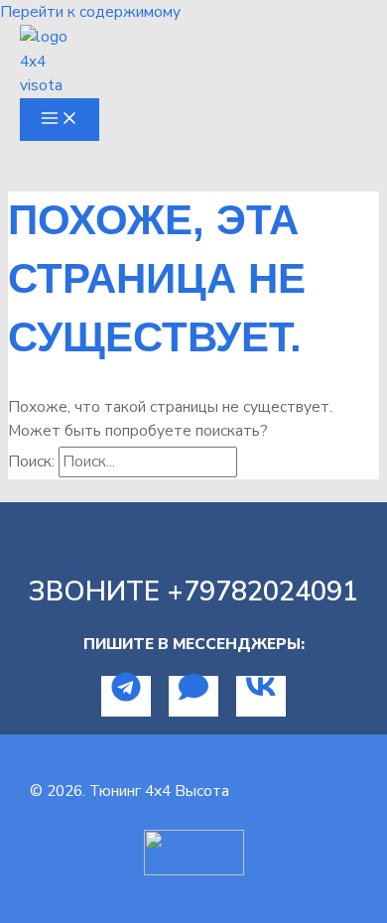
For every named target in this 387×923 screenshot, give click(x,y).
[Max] (193, 696)
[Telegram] (126, 696)
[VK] (261, 696)
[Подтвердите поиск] (261, 461)
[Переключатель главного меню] (59, 119)
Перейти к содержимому (90, 11)
